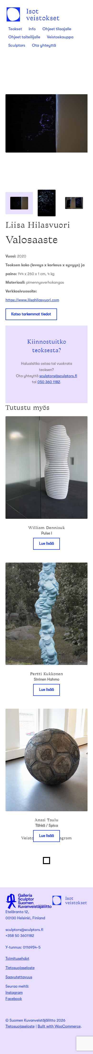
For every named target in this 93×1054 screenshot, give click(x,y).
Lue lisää (46, 543)
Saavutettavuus (18, 977)
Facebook (13, 999)
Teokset (15, 29)
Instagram (14, 992)
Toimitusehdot (17, 958)
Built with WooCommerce (59, 1026)
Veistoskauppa (60, 37)
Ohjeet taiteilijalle (24, 37)
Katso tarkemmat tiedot (31, 314)
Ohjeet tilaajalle (56, 29)
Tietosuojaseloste (20, 968)
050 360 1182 (48, 382)
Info (32, 29)
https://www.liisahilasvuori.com (32, 300)
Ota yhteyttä (44, 45)
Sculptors (16, 45)
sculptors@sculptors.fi (58, 376)
